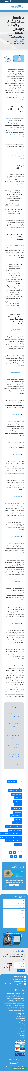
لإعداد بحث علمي (19, 97)
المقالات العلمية (21, 1033)
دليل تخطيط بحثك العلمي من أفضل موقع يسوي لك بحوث (13, 735)
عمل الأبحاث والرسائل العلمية (13, 841)
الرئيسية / (21, 39)
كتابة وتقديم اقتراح (13, 543)
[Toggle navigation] (20, 11)
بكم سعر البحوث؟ (14, 764)
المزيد (14, 885)
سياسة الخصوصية (20, 1018)
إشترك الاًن (21, 970)
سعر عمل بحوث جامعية (15, 790)
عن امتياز (23, 1020)
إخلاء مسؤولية (21, 1022)
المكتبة (23, 1037)
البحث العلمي (18, 805)
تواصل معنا (22, 1024)
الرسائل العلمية (12, 781)
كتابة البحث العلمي (16, 794)
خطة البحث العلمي (16, 808)
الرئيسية (23, 1029)
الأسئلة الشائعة (21, 1016)
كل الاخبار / (14, 39)
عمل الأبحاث (18, 844)
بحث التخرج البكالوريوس (15, 830)
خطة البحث (18, 819)
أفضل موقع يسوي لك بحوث (13, 826)
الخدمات (23, 1031)
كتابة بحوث (18, 797)
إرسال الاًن (21, 930)
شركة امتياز (9, 71)
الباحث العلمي (17, 812)
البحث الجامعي (17, 801)
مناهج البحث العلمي (16, 815)
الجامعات (22, 1035)
